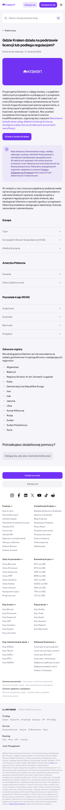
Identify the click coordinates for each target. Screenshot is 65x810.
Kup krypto (7, 511)
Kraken (5, 720)
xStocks (22, 729)
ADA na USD (40, 587)
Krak (4, 739)
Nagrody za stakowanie (13, 538)
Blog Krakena (40, 518)
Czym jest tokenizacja (44, 658)
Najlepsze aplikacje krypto (47, 662)
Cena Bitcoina (9, 564)
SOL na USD (40, 579)
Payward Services (10, 729)
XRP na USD (40, 572)
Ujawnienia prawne (17, 804)
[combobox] (31, 18)
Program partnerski (43, 530)
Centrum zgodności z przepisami (16, 689)
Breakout (36, 720)
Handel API (7, 534)
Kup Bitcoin (8, 609)
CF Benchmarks (34, 729)
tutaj (52, 763)
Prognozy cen (9, 595)
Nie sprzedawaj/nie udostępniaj (39, 685)
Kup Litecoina (9, 633)
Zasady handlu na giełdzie (38, 692)
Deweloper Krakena (43, 522)
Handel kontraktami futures (15, 522)
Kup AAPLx (7, 654)
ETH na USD (40, 568)
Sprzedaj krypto (10, 514)
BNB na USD (40, 575)
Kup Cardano (8, 625)
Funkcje (7, 506)
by (9, 709)
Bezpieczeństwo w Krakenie (47, 511)
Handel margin (9, 518)
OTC (17, 739)
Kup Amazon (40, 621)
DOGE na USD (41, 583)
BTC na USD (40, 564)
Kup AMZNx (8, 662)
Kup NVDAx (8, 646)
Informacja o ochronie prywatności (38, 681)
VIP (43, 720)
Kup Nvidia (39, 609)
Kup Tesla (38, 613)
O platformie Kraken (45, 506)
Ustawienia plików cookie (13, 685)
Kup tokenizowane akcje (15, 642)
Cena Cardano (9, 579)
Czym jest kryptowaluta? (46, 646)
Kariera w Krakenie (43, 514)
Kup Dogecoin (9, 617)
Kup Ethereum (9, 613)
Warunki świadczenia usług (14, 692)
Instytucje (7, 530)
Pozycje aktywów (42, 534)
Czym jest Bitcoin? (43, 654)
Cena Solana (8, 583)
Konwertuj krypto (44, 559)
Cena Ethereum (10, 568)
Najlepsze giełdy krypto (45, 666)
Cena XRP (7, 575)
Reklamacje (39, 546)
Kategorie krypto (10, 591)
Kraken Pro (15, 720)
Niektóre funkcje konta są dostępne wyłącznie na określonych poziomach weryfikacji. (28, 125)
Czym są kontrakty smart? (47, 650)
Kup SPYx (7, 658)
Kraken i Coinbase (43, 670)
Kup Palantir (40, 625)
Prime (10, 739)
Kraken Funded (9, 550)
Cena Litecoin (9, 587)
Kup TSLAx (7, 650)
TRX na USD (40, 591)
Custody (24, 739)
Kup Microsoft (41, 629)
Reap (45, 729)
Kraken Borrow (9, 546)
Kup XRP (6, 621)
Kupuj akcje (41, 604)
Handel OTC (8, 526)
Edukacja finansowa (45, 642)
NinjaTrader (26, 720)
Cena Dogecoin (9, 572)
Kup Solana (7, 629)
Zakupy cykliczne (10, 542)
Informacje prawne (10, 696)
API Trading (51, 720)
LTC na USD (39, 595)
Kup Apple (39, 617)
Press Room (39, 526)
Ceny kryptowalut (12, 559)
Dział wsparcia (41, 542)
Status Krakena (41, 538)
